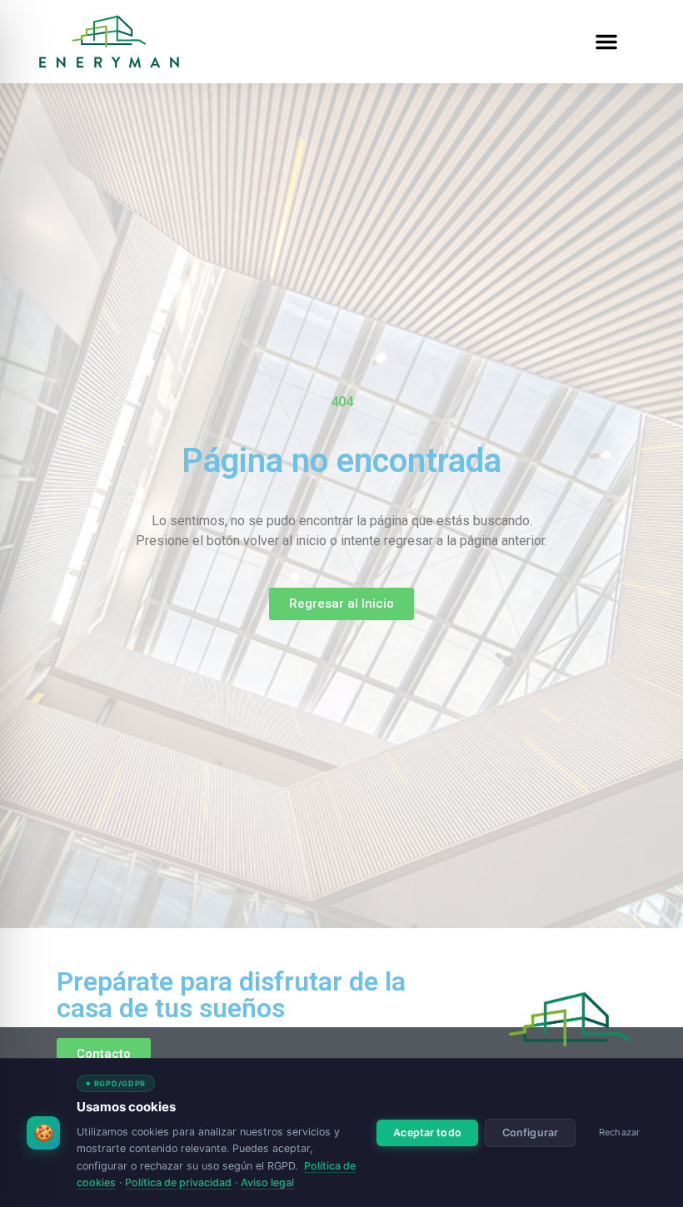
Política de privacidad (178, 1182)
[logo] (570, 1019)
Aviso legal (267, 1182)
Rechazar (619, 1132)
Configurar (530, 1132)
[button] (606, 41)
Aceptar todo (427, 1132)
